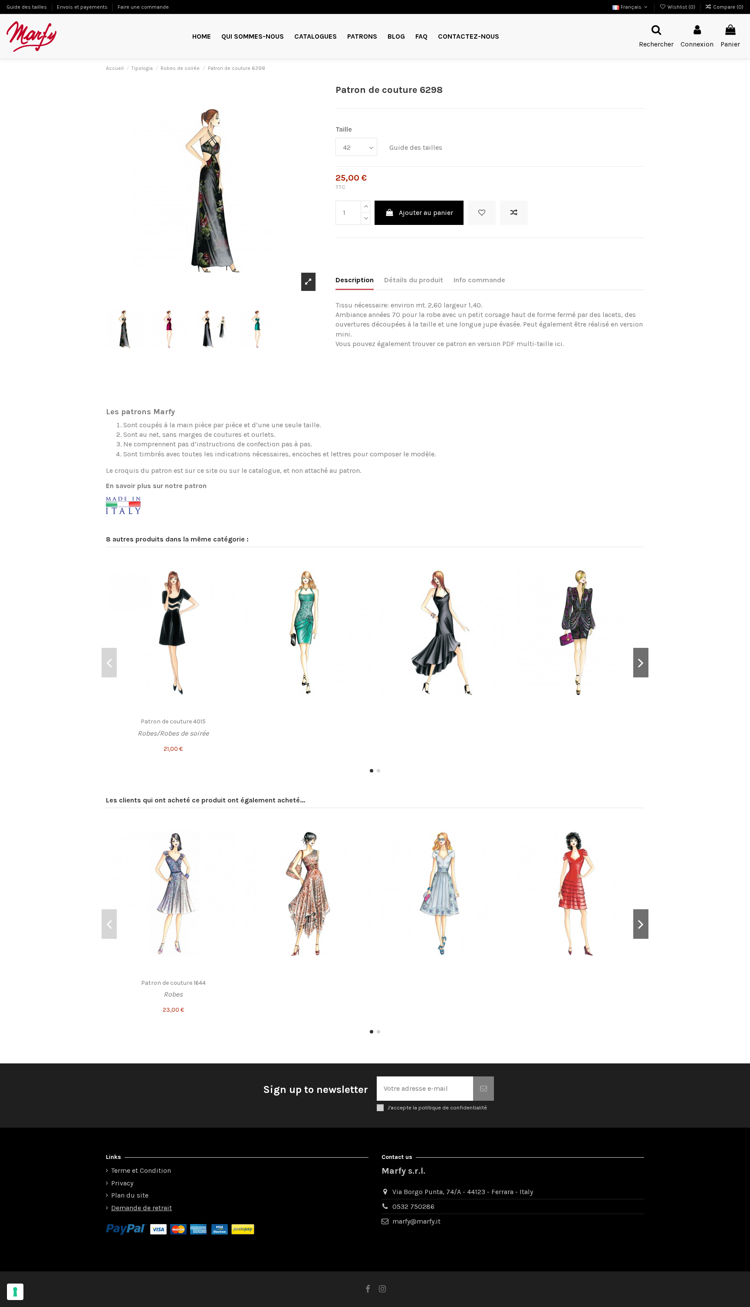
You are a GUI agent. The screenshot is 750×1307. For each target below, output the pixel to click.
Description (355, 280)
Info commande (479, 280)
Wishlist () (681, 7)
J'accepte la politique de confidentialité (437, 1107)
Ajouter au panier (426, 212)
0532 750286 (413, 1206)
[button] (362, 36)
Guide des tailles (27, 7)
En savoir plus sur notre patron (156, 486)
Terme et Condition (141, 1170)
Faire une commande (143, 7)
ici (558, 344)
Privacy (122, 1183)
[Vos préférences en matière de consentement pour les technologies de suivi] (15, 1292)
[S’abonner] (483, 1088)
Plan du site (129, 1195)
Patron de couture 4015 (173, 721)
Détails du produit (413, 280)
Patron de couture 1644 (173, 983)
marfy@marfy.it (416, 1221)
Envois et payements (83, 7)
